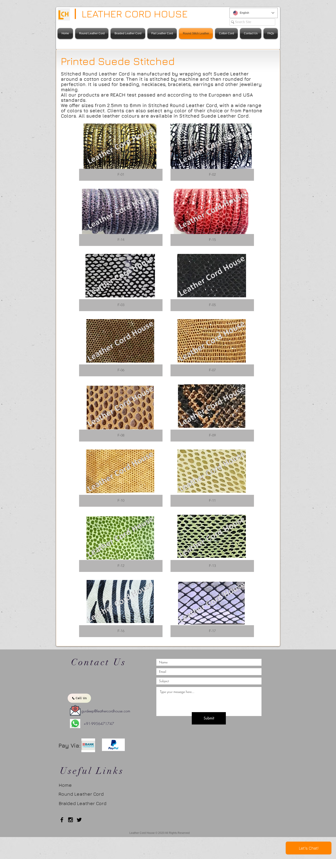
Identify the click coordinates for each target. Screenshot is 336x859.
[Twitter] (79, 819)
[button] (121, 152)
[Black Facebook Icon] (62, 819)
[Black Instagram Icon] (70, 819)
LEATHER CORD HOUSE (135, 14)
